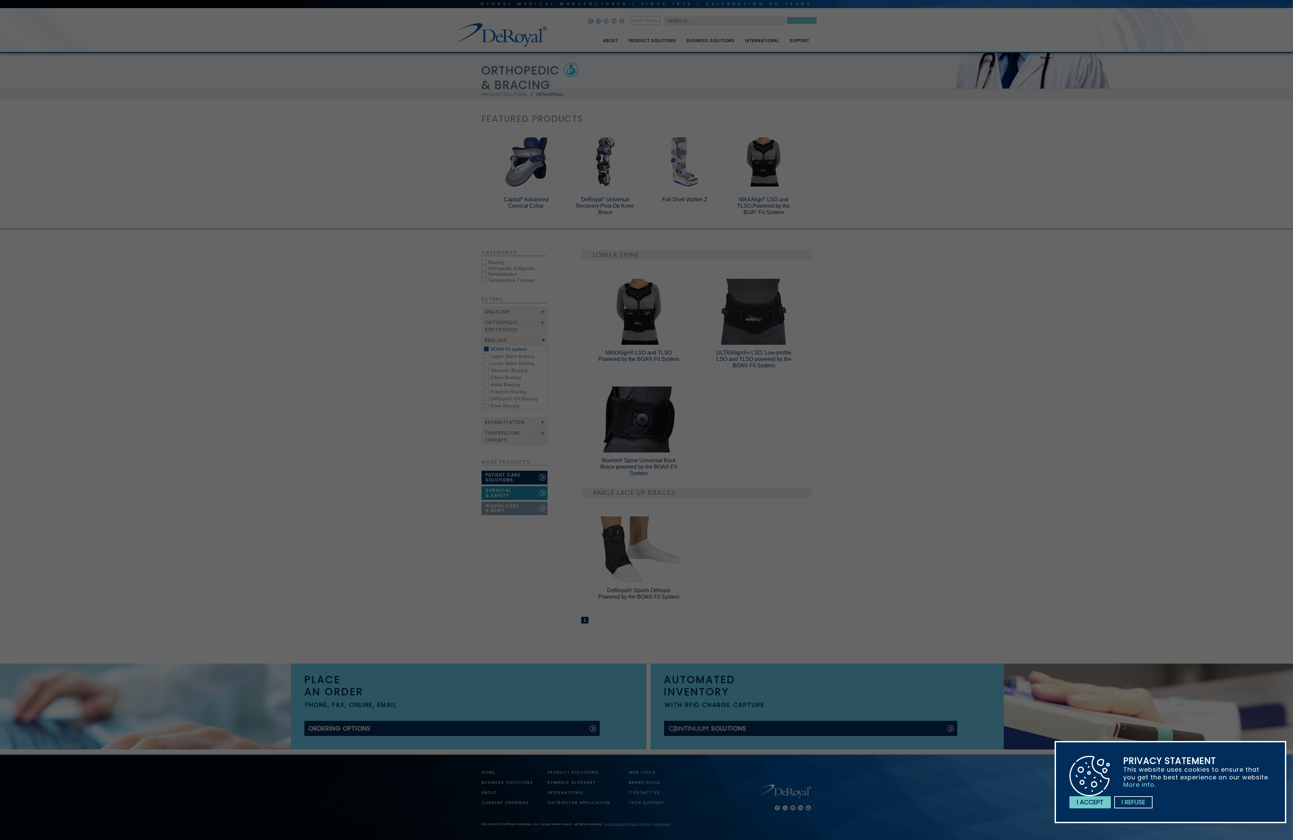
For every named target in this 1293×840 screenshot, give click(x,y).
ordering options (339, 728)
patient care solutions (503, 477)
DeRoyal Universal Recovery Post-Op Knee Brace (605, 206)
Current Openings (505, 802)
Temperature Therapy (511, 280)
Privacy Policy (638, 824)
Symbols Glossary (572, 782)
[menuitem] (606, 38)
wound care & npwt (502, 508)
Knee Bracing (505, 405)
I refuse (1133, 802)
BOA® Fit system (509, 349)
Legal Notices (614, 824)
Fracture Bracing (508, 391)
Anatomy (497, 311)
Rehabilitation (502, 274)
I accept (1090, 802)
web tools (645, 21)
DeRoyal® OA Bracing (514, 398)
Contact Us (644, 792)
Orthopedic (550, 94)
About (610, 40)
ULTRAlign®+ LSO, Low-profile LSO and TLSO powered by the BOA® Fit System (753, 359)
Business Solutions (711, 40)
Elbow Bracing (506, 377)
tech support (646, 802)
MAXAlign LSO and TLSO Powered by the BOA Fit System (763, 206)
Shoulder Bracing (509, 370)
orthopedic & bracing (521, 77)
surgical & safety (498, 493)
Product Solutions (652, 40)
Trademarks (661, 824)
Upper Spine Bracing (513, 356)
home (488, 772)
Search (802, 22)
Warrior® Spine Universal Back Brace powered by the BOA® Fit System (638, 467)
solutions (729, 728)
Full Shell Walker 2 (684, 199)
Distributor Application (579, 802)
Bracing (496, 262)
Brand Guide (644, 782)
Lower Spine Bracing (513, 363)
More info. (1139, 784)
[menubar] (701, 38)
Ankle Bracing (505, 384)
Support (799, 40)
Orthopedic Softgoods (511, 268)
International (762, 40)
